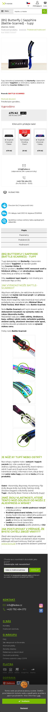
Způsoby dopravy (9, 649)
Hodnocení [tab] (24, 245)
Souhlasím (25, 701)
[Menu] (3, 11)
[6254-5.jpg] (24, 393)
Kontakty (6, 626)
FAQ (4, 639)
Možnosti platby (9, 646)
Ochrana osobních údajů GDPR (15, 659)
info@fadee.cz (14, 605)
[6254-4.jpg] (24, 369)
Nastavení (24, 708)
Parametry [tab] (24, 235)
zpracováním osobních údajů (22, 575)
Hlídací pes (13, 192)
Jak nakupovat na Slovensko (14, 643)
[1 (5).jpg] (24, 346)
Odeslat (35, 570)
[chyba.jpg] (24, 416)
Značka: (8, 27)
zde (39, 696)
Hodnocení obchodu (11, 629)
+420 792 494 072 (16, 609)
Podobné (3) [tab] (24, 240)
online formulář (8, 544)
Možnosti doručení (8, 99)
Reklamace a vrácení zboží (13, 652)
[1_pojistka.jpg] (24, 439)
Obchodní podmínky (11, 655)
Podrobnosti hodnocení (36, 30)
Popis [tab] (24, 230)
